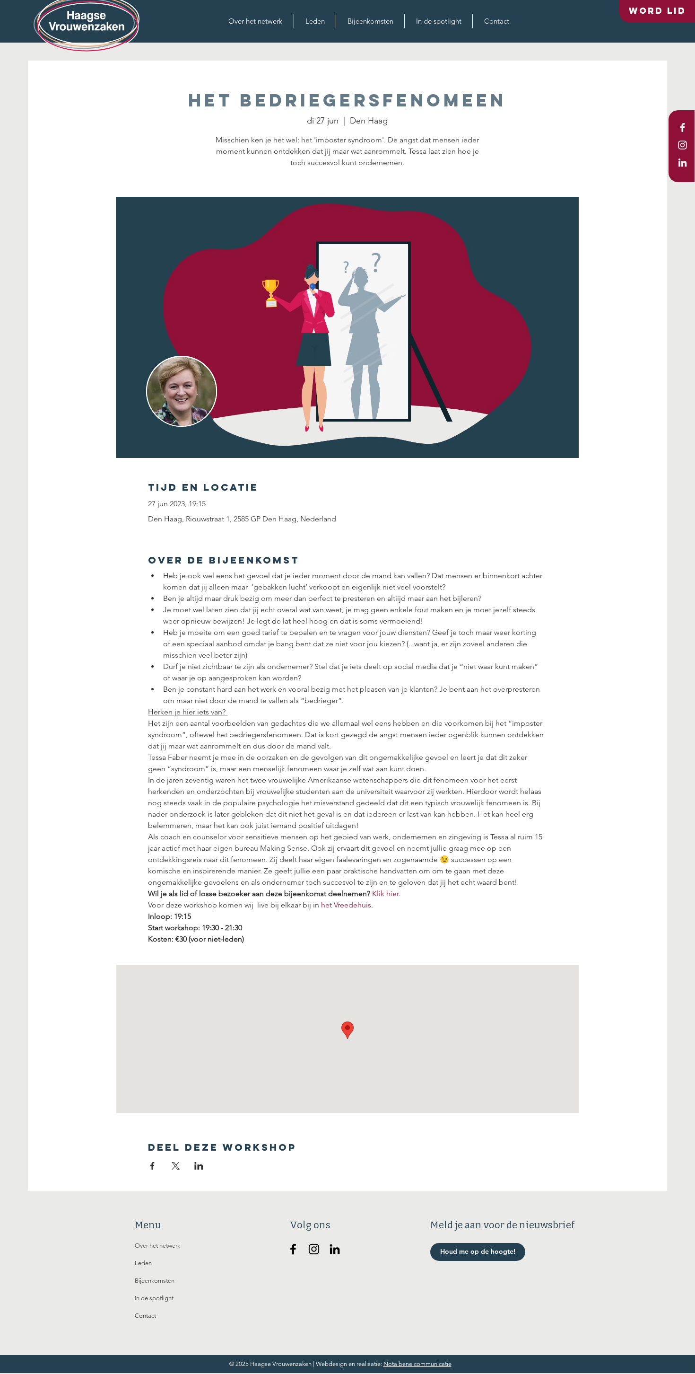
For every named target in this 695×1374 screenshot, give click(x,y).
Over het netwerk (157, 1245)
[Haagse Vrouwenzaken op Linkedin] (335, 1249)
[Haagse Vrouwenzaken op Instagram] (314, 1249)
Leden (143, 1263)
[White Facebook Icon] (682, 127)
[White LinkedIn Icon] (682, 162)
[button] (255, 21)
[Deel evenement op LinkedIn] (198, 1166)
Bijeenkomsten (154, 1280)
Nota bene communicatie (417, 1363)
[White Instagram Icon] (682, 145)
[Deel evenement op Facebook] (152, 1166)
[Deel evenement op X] (175, 1166)
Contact (145, 1315)
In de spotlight (154, 1298)
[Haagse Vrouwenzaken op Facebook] (293, 1249)
